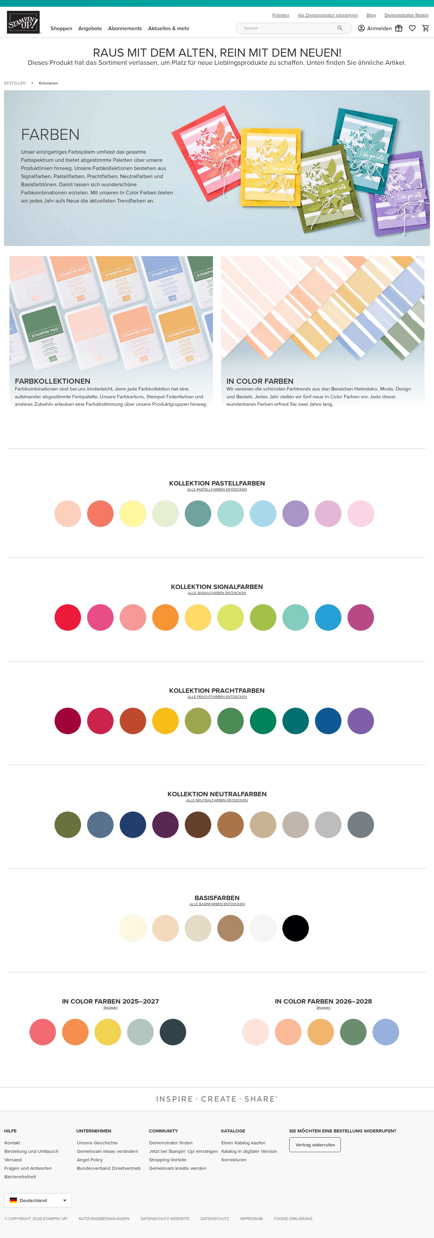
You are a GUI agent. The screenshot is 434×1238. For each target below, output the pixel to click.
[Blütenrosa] (67, 513)
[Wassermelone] (100, 617)
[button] (399, 28)
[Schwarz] (295, 928)
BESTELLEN (14, 83)
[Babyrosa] (360, 513)
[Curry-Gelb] (165, 721)
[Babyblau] (263, 513)
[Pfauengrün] (295, 721)
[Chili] (67, 721)
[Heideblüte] (295, 513)
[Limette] (230, 617)
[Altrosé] (288, 1032)
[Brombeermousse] (165, 824)
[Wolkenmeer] (140, 1032)
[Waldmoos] (67, 824)
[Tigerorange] (75, 1032)
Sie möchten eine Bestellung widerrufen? (342, 1131)
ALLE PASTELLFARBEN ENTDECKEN (217, 489)
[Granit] (295, 824)
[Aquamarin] (230, 513)
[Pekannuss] (230, 824)
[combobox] (294, 28)
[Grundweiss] (263, 928)
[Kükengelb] (107, 1032)
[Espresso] (198, 824)
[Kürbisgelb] (165, 617)
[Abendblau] (100, 824)
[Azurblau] (328, 617)
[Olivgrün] (198, 721)
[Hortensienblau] (385, 1032)
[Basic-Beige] (198, 928)
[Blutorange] (67, 617)
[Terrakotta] (132, 721)
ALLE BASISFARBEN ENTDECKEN (217, 904)
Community (163, 1131)
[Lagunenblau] (198, 513)
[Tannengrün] (263, 721)
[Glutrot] (100, 721)
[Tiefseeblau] (172, 1032)
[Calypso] (100, 513)
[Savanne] (263, 824)
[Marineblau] (132, 824)
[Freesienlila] (328, 513)
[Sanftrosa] (255, 1032)
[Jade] (295, 617)
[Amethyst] (360, 721)
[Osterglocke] (198, 617)
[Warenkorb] (426, 28)
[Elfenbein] (165, 928)
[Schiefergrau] (328, 824)
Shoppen (110, 1007)
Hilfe (10, 1131)
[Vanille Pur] (132, 928)
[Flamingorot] (132, 617)
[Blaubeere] (328, 721)
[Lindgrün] (165, 513)
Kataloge (233, 1131)
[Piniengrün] (353, 1032)
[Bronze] (230, 928)
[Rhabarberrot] (42, 1032)
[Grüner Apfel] (263, 617)
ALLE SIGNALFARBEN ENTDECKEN (217, 593)
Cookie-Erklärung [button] (293, 1218)
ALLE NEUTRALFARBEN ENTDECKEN (217, 800)
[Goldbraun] (320, 1032)
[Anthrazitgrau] (360, 824)
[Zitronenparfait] (132, 513)
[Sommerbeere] (360, 617)
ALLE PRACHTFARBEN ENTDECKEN (217, 696)
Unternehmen (93, 1131)
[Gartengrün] (230, 721)
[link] (412, 28)
